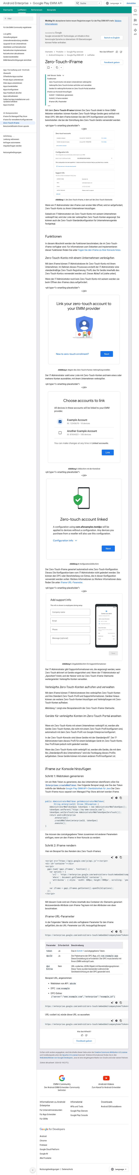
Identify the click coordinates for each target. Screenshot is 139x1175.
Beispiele (51, 10)
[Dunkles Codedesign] (116, 798)
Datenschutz (67, 1169)
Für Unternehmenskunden (51, 1110)
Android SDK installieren (111, 1106)
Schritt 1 (80, 951)
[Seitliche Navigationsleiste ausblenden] (32, 1170)
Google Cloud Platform (49, 1149)
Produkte (59, 52)
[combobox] (88, 3)
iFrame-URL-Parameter (71, 582)
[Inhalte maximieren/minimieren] (63, 75)
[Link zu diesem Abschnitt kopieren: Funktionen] (64, 236)
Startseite (8, 10)
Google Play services (75, 52)
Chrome (43, 1141)
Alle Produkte (45, 1158)
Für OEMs (44, 1119)
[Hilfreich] (117, 52)
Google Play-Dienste (79, 1111)
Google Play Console (79, 1115)
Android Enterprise (16, 3)
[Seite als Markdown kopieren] (57, 67)
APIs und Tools (76, 1106)
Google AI (44, 1154)
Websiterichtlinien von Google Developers (56, 1058)
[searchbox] (18, 18)
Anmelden (131, 3)
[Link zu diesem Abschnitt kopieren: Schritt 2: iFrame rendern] (79, 845)
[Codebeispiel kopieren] (121, 798)
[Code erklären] (112, 798)
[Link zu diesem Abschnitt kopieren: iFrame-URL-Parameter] (77, 916)
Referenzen (36, 10)
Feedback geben (112, 62)
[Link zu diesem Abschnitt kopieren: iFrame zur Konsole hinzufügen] (93, 769)
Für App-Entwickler (48, 1114)
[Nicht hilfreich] (121, 52)
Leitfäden (22, 10)
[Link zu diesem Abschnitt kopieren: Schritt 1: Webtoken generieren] (86, 776)
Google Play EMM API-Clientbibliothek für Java (88, 788)
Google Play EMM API (47, 3)
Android (43, 1136)
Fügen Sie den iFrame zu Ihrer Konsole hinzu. (99, 250)
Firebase (43, 1145)
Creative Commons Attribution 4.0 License (110, 1052)
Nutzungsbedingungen (49, 1169)
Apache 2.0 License (70, 1055)
